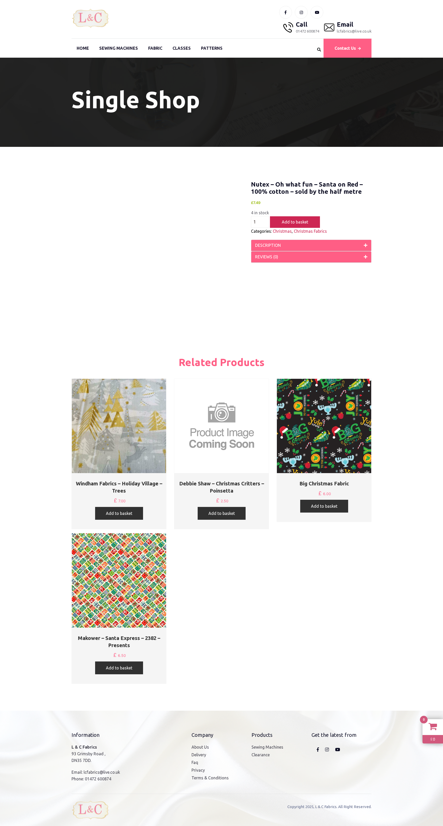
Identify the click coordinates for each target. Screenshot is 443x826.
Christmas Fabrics (310, 231)
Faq (195, 762)
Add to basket (295, 222)
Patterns (212, 48)
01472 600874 (98, 779)
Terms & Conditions (210, 778)
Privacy (198, 770)
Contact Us (345, 48)
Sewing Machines (118, 48)
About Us (200, 747)
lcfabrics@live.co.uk (102, 772)
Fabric (155, 48)
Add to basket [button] (119, 513)
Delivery (199, 754)
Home (83, 48)
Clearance (260, 754)
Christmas (282, 231)
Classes (182, 48)
